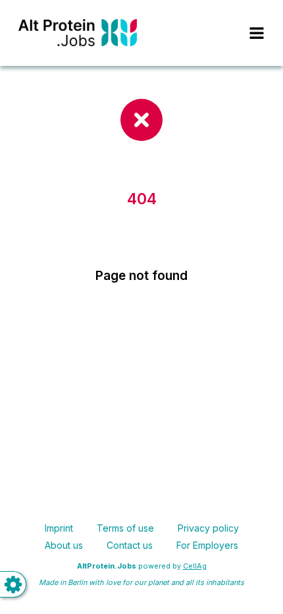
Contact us (130, 545)
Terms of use (125, 528)
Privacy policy (208, 528)
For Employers (207, 545)
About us (64, 545)
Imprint (59, 528)
